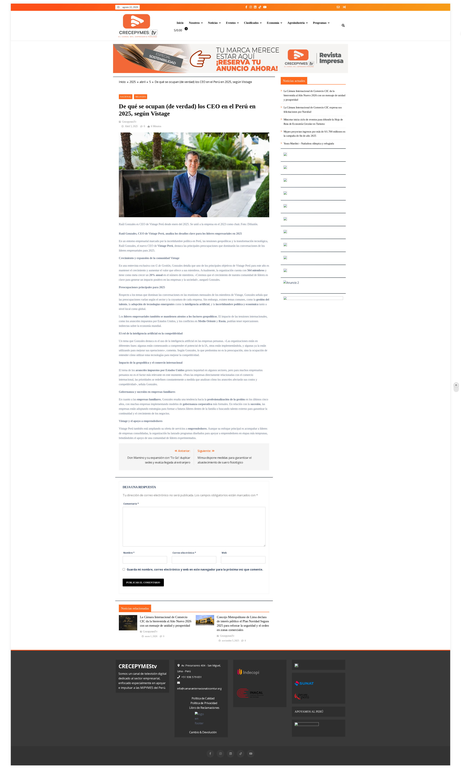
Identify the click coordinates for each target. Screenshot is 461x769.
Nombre (129, 552)
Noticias (213, 22)
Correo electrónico (184, 552)
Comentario (131, 503)
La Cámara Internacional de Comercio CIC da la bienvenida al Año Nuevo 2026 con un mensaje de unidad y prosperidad (165, 621)
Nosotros (194, 22)
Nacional (125, 97)
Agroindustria (296, 22)
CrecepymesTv (129, 121)
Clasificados (251, 22)
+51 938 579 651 (191, 677)
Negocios (140, 97)
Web (224, 552)
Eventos (231, 22)
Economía (273, 22)
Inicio (180, 22)
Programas (319, 22)
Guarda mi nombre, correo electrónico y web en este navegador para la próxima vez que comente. (195, 569)
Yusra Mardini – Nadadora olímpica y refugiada (309, 143)
